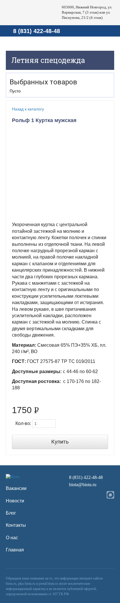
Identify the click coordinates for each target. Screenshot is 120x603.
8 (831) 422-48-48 (36, 31)
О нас (12, 537)
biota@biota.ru (82, 484)
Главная (15, 549)
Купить (60, 442)
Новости (15, 500)
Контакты (16, 525)
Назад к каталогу (28, 109)
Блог (11, 513)
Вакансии (16, 488)
